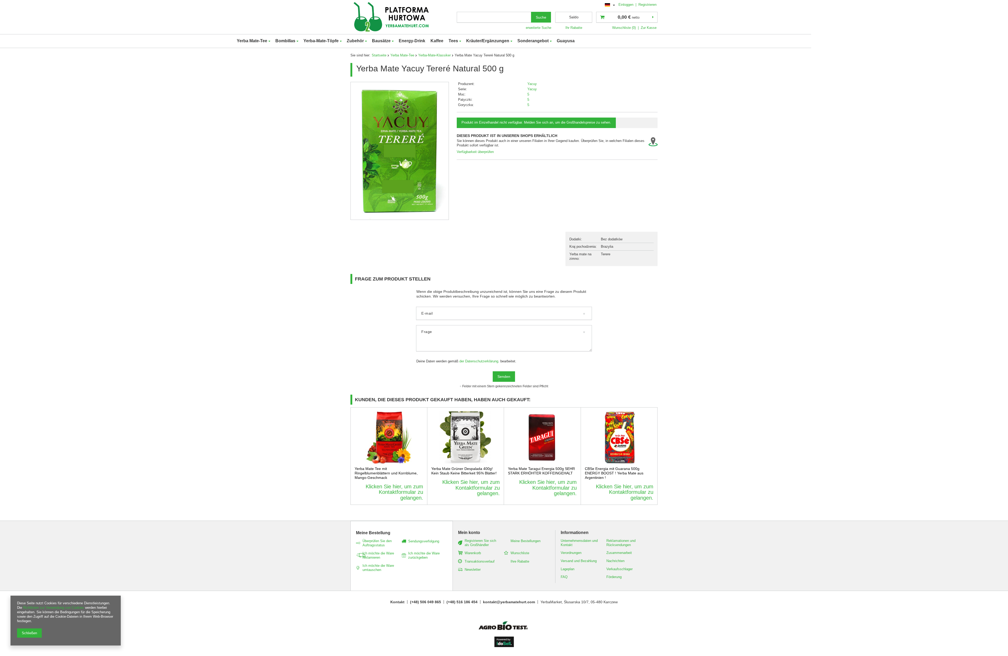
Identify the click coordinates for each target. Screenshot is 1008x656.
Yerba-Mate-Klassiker (434, 55)
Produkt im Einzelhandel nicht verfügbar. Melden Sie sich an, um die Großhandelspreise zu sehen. (536, 122)
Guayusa (566, 41)
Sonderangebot (533, 41)
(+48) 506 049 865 (425, 602)
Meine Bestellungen (525, 541)
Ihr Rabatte (573, 28)
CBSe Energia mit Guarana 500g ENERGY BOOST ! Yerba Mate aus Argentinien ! (614, 473)
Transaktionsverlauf (480, 561)
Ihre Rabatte (520, 561)
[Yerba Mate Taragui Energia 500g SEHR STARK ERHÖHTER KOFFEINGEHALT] (542, 437)
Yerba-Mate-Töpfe (321, 41)
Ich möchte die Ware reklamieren (378, 555)
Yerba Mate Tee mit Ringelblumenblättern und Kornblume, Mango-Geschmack (386, 473)
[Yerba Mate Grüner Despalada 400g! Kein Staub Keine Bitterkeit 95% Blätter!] (465, 437)
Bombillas (285, 41)
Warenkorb (473, 553)
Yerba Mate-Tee (252, 41)
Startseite (379, 55)
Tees (453, 41)
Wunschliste (520, 553)
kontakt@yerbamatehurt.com (509, 602)
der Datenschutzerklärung (478, 361)
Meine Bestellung (373, 533)
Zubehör (355, 41)
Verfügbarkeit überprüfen (475, 152)
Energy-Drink (412, 41)
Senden (503, 376)
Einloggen (626, 5)
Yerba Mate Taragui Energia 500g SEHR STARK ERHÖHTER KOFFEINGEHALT (541, 471)
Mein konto (469, 532)
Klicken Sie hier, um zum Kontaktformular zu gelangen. (394, 492)
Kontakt (397, 602)
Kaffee (436, 41)
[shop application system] (504, 646)
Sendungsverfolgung (423, 541)
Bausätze (381, 41)
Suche (541, 17)
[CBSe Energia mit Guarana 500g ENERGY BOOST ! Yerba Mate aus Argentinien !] (619, 437)
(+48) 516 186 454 (462, 602)
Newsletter (473, 570)
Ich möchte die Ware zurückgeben (424, 555)
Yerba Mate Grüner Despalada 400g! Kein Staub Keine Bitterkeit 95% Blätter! (464, 471)
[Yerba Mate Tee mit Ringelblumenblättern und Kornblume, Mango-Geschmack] (389, 437)
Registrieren (647, 5)
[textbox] (494, 17)
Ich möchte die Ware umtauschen (378, 568)
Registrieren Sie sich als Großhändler (480, 543)
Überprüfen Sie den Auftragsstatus (377, 543)
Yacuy (532, 84)
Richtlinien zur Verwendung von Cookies (53, 608)
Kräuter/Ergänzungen (487, 41)
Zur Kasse (649, 28)
